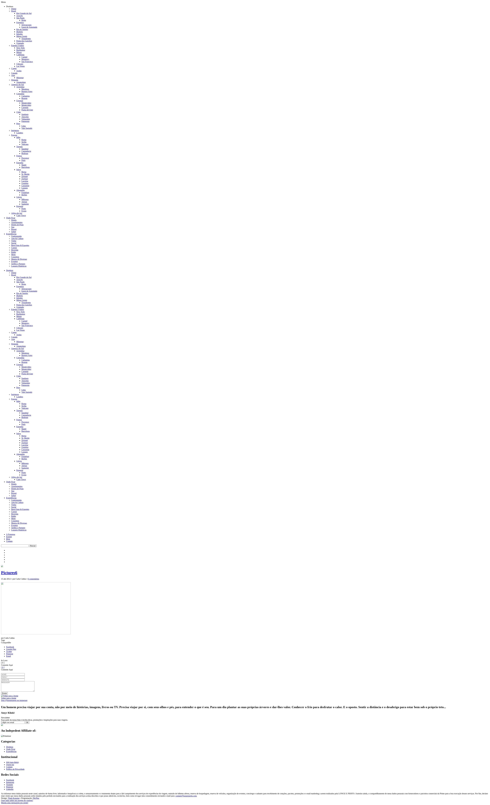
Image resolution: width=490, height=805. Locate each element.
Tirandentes (26, 39)
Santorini (25, 204)
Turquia (19, 147)
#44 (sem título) (12, 762)
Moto (13, 254)
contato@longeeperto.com (186, 796)
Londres (19, 133)
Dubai (13, 9)
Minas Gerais (21, 36)
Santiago (24, 114)
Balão (13, 252)
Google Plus (11, 649)
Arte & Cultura (17, 238)
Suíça (18, 169)
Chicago (19, 64)
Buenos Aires (26, 91)
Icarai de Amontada (29, 27)
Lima (23, 126)
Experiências (11, 234)
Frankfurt (25, 192)
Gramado (20, 43)
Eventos (14, 261)
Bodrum (24, 153)
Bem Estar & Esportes (20, 245)
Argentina (20, 87)
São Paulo (20, 18)
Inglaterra (15, 130)
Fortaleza (20, 22)
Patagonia (25, 121)
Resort (13, 229)
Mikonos (25, 199)
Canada (14, 73)
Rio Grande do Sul (24, 13)
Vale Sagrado (26, 128)
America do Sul (17, 84)
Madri (23, 165)
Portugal (19, 206)
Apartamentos (16, 222)
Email (8, 656)
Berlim (24, 195)
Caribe (14, 68)
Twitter (9, 651)
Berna (23, 172)
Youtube (9, 785)
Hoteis (13, 220)
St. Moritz (25, 174)
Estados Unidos (17, 45)
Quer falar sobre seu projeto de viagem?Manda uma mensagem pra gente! (17, 801)
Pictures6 (9, 572)
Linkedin (9, 789)
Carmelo (24, 107)
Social (13, 243)
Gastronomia (16, 236)
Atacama (25, 117)
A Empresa (10, 534)
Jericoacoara (26, 25)
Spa (12, 227)
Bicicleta (14, 250)
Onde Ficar (10, 218)
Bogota (24, 98)
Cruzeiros (15, 257)
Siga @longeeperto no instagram (14, 700)
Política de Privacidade (15, 769)
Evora (23, 211)
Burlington (20, 50)
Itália (18, 137)
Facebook (10, 647)
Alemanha (20, 190)
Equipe (9, 537)
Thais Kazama (13, 798)
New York (20, 48)
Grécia (19, 197)
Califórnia (20, 55)
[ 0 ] (2, 667)
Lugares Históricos (18, 266)
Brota (23, 20)
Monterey (25, 59)
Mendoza (25, 89)
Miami (19, 52)
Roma (23, 140)
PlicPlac (36, 798)
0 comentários (33, 579)
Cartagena (25, 96)
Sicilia (23, 142)
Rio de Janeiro (22, 29)
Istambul (24, 149)
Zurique (24, 179)
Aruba (18, 71)
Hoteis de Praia (17, 225)
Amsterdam (21, 82)
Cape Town (21, 215)
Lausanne (25, 186)
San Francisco (27, 61)
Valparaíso (25, 119)
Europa (14, 135)
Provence (25, 158)
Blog (8, 539)
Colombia (20, 94)
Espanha (19, 163)
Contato (9, 541)
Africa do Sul (16, 213)
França (19, 156)
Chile (18, 112)
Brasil (13, 11)
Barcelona (25, 167)
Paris (23, 160)
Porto (23, 209)
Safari (13, 232)
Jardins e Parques (18, 264)
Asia (13, 75)
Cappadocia (26, 151)
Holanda (14, 80)
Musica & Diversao (19, 259)
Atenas (24, 202)
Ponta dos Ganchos (24, 41)
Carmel (24, 57)
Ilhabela (19, 32)
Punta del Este (27, 110)
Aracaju (19, 16)
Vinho (13, 241)
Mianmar (20, 78)
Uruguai (19, 101)
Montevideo (26, 103)
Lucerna (24, 181)
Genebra (24, 183)
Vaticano (24, 144)
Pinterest (9, 654)
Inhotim (19, 34)
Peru (18, 124)
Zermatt (24, 176)
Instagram (10, 782)
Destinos (9, 270)
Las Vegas (20, 66)
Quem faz (10, 765)
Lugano (24, 188)
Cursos (14, 248)
